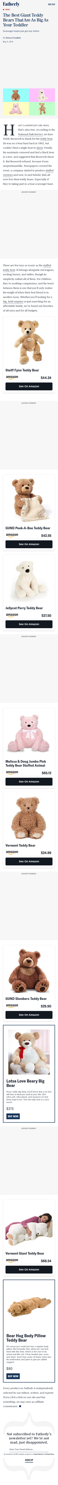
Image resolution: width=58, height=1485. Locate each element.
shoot (39, 148)
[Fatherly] (11, 4)
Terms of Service (38, 1454)
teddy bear (46, 139)
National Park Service (30, 134)
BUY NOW (13, 1116)
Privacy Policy (50, 1454)
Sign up (29, 1459)
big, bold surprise (13, 301)
